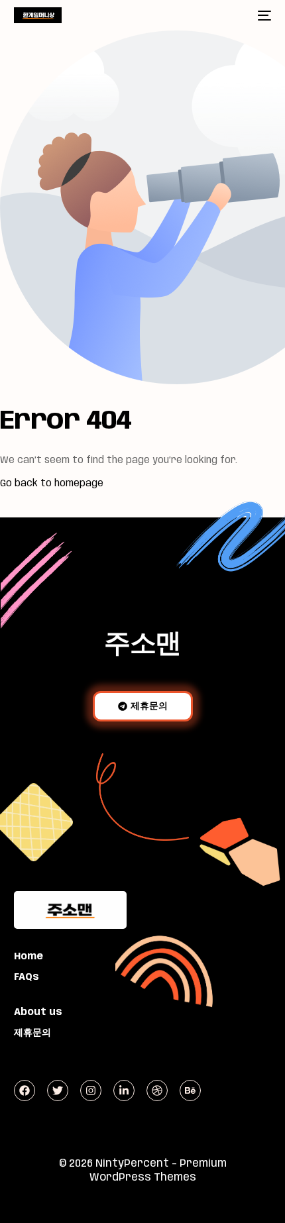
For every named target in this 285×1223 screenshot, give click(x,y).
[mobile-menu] (263, 15)
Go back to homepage (51, 483)
